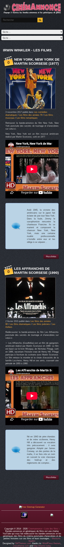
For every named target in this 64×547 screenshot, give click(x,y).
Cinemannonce (35, 528)
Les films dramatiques (20, 324)
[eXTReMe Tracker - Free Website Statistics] (24, 517)
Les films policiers (41, 324)
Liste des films (51, 528)
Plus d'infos (51, 256)
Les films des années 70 (30, 115)
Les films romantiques (27, 118)
